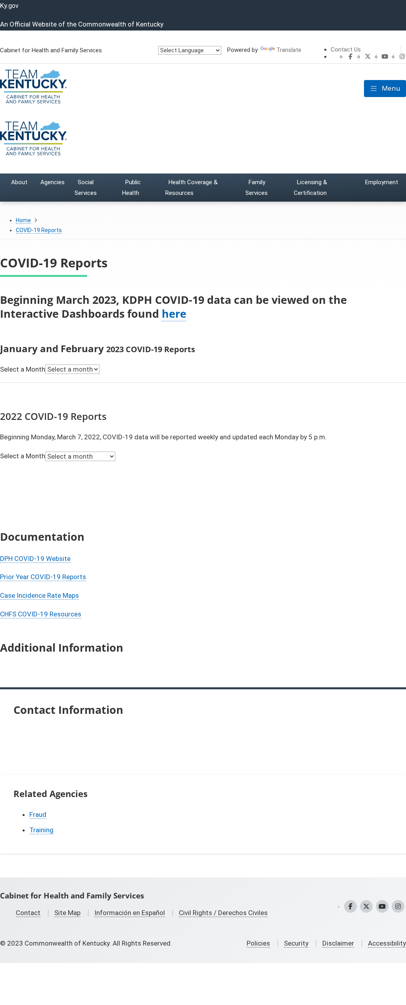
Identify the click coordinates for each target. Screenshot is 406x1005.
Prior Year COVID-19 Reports (43, 577)
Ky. (9, 6)
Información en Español (129, 913)
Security (296, 943)
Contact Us (346, 49)
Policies (258, 943)
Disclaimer (338, 943)
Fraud (37, 814)
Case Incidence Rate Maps (39, 595)
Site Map (67, 913)
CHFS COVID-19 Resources (40, 614)
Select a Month (22, 369)
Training (41, 830)
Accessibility (387, 943)
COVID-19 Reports (39, 230)
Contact (28, 913)
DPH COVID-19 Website (35, 559)
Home (23, 220)
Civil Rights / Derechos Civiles (223, 913)
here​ (174, 313)
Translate (288, 49)
